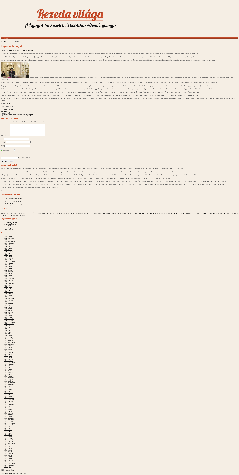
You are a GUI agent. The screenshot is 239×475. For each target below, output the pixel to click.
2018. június (8, 367)
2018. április (8, 371)
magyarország (123, 213)
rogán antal (198, 213)
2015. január (8, 436)
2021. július (7, 305)
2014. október (8, 441)
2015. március (8, 433)
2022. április (8, 290)
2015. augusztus (9, 425)
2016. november (9, 399)
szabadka (19, 115)
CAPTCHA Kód (23, 157)
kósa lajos (102, 213)
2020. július (7, 325)
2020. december (9, 317)
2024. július (7, 245)
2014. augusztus (9, 445)
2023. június (8, 266)
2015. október (8, 421)
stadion (233, 213)
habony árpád (61, 213)
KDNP (90, 213)
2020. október (8, 320)
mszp (139, 213)
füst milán (45, 213)
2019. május (8, 349)
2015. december (9, 418)
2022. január (8, 295)
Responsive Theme (6, 473)
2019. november (9, 339)
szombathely (4, 215)
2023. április (8, 270)
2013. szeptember (9, 463)
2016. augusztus (9, 404)
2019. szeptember (9, 342)
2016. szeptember (9, 403)
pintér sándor (188, 213)
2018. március (8, 372)
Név (2, 139)
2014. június (8, 448)
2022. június (8, 287)
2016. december (9, 398)
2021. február (8, 314)
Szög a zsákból (8, 229)
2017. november (9, 379)
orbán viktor (12, 115)
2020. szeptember (9, 322)
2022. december (9, 277)
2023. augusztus (9, 263)
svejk (236, 213)
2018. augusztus (9, 364)
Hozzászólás (5, 135)
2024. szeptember (9, 241)
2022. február (8, 293)
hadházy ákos (69, 213)
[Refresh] (15, 150)
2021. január (8, 315)
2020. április (8, 330)
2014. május (8, 450)
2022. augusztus (9, 283)
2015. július (7, 426)
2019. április (8, 351)
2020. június (8, 327)
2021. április (8, 310)
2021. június (8, 307)
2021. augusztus (9, 303)
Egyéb (9, 41)
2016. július (7, 406)
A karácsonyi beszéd (15, 198)
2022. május (8, 288)
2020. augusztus (9, 324)
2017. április (8, 391)
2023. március (8, 271)
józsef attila (86, 213)
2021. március (8, 312)
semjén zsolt (212, 213)
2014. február (8, 455)
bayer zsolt (9, 213)
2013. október (8, 462)
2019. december (9, 337)
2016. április (8, 411)
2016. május (8, 409)
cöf (21, 213)
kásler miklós (96, 213)
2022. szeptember (9, 282)
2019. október (8, 340)
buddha (18, 213)
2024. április (8, 250)
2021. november (9, 298)
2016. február (8, 414)
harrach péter (75, 213)
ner (150, 213)
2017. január (8, 396)
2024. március (8, 251)
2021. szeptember (9, 302)
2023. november (9, 258)
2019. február (8, 354)
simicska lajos (219, 213)
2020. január (8, 335)
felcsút (30, 213)
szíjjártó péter (11, 215)
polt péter (193, 213)
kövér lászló (109, 213)
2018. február (8, 374)
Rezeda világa (9, 470)
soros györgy (227, 213)
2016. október (8, 401)
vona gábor (18, 215)
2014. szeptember (9, 443)
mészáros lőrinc (144, 213)
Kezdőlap (7, 38)
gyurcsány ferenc (53, 213)
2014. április (8, 451)
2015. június (8, 428)
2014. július (7, 446)
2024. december (9, 236)
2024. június (8, 246)
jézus (82, 213)
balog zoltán (4, 213)
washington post (28, 115)
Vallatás (6, 227)
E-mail (3, 142)
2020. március (8, 332)
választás (23, 215)
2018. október (8, 361)
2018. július (7, 366)
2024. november (9, 238)
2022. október (8, 280)
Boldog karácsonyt (10, 224)
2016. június (8, 408)
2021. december (9, 297)
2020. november (9, 319)
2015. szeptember (9, 423)
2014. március (8, 453)
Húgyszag (4, 111)
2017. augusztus (9, 384)
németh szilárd (156, 213)
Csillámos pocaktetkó (8, 109)
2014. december (9, 438)
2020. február (8, 334)
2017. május (8, 389)
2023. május (8, 268)
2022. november (9, 278)
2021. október (8, 300)
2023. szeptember (9, 261)
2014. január (8, 457)
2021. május (8, 309)
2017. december (9, 377)
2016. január (8, 416)
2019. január (8, 356)
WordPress (22, 473)
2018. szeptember (9, 362)
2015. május (8, 430)
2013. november (9, 460)
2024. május (8, 248)
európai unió (25, 213)
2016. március (8, 413)
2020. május (8, 329)
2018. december (9, 357)
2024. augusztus (9, 243)
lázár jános (116, 213)
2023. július (7, 265)
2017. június (8, 388)
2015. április (8, 431)
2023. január (8, 275)
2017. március (8, 393)
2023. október (8, 260)
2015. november (9, 420)
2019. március (8, 352)
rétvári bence (205, 213)
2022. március (8, 292)
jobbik (79, 213)
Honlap (3, 146)
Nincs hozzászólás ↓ (28, 50)
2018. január (8, 376)
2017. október (8, 381)
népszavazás (164, 213)
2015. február (8, 435)
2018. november (9, 359)
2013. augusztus (9, 465)
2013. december (9, 458)
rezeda (18, 50)
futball (39, 213)
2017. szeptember (9, 383)
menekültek (129, 213)
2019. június (8, 347)
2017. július (7, 386)
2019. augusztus (9, 344)
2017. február (8, 394)
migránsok (135, 213)
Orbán (169, 213)
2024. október (8, 240)
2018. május (8, 369)
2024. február (8, 253)
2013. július (7, 467)
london (6, 115)
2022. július (7, 285)
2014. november (9, 440)
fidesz (35, 213)
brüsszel (14, 213)
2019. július (7, 346)
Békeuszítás (7, 226)
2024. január (8, 255)
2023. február (8, 273)
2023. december (9, 256)
